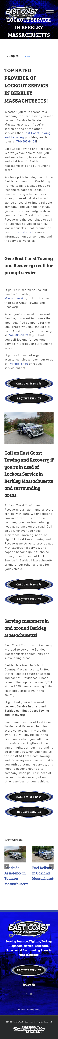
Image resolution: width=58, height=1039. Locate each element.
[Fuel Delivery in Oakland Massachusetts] (43, 854)
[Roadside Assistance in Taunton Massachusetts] (15, 854)
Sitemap (21, 1009)
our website (23, 232)
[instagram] (31, 994)
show (28, 56)
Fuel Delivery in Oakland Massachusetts (44, 873)
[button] (6, 866)
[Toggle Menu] (49, 13)
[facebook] (26, 994)
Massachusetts (15, 298)
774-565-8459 (26, 141)
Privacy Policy (33, 1009)
